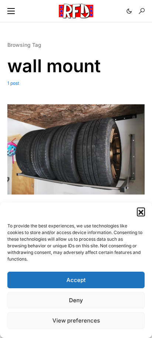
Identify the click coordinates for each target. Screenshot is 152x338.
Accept (76, 279)
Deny (76, 300)
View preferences (76, 320)
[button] (141, 211)
